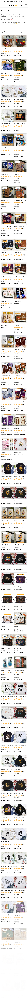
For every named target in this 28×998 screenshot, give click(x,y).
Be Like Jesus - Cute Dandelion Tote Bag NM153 (19, 670)
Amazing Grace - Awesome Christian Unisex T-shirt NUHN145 (7, 124)
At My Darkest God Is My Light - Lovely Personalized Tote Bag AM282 (20, 200)
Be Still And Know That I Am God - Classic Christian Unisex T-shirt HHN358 (7, 866)
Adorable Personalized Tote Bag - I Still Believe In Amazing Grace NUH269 (20, 174)
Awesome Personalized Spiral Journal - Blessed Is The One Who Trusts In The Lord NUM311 (7, 941)
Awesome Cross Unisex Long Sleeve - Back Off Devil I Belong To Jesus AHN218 (6, 793)
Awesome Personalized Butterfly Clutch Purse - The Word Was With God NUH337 (20, 965)
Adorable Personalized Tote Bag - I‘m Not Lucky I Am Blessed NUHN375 (20, 73)
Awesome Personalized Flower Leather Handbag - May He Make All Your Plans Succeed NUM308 (7, 965)
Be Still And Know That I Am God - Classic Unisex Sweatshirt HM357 (20, 890)
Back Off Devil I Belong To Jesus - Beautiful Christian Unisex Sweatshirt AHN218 (20, 793)
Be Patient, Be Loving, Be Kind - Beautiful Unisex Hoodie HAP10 (6, 721)
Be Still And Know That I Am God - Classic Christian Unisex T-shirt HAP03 (7, 696)
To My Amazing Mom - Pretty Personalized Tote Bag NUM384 (7, 226)
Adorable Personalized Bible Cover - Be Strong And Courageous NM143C (7, 253)
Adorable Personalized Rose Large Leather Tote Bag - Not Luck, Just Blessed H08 (20, 49)
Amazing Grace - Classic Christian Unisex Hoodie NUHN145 (6, 99)
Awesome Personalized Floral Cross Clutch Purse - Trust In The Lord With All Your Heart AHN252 (20, 914)
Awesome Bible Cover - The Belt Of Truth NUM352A (20, 226)
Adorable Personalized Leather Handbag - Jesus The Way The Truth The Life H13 (7, 73)
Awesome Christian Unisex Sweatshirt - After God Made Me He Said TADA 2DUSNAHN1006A (7, 501)
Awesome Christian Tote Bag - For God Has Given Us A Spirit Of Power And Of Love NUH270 (7, 200)
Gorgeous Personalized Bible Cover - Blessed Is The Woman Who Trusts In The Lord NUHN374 (20, 253)
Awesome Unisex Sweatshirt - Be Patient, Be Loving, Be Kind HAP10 (20, 721)
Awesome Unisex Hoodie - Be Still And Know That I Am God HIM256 (19, 818)
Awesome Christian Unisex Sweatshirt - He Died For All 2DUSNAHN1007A (7, 567)
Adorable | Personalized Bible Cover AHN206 (7, 301)
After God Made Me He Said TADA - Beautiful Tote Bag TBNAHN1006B (20, 545)
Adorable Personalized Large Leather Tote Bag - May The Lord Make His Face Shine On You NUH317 (7, 49)
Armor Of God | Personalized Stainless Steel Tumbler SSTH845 (7, 670)
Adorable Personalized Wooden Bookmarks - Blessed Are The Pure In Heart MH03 (19, 301)
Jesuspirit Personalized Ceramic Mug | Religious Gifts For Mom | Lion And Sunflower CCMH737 (7, 349)
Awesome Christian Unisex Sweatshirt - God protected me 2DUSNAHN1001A (20, 452)
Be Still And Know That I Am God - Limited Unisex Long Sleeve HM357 (7, 890)
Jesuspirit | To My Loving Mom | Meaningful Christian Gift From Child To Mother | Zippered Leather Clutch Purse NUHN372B (20, 349)
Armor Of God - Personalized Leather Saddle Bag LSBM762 (19, 607)
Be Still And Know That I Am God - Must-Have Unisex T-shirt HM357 (20, 866)
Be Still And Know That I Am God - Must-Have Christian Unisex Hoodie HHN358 (7, 842)
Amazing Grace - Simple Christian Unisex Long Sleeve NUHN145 (19, 99)
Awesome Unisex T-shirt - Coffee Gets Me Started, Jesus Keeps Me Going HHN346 (6, 769)
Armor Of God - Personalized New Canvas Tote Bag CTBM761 (20, 627)
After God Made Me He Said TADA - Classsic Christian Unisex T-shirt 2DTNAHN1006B (20, 477)
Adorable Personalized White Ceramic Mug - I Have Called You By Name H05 (6, 148)
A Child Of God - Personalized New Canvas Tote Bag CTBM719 (20, 648)
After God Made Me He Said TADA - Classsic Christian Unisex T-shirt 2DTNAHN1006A (7, 477)
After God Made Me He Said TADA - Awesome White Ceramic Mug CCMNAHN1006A (7, 521)
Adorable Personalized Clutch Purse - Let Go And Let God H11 (20, 148)
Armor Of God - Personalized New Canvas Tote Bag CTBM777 (7, 648)
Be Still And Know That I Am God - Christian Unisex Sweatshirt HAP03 (20, 696)
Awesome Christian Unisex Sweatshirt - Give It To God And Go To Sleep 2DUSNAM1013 (7, 587)
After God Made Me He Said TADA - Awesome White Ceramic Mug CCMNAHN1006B (20, 521)
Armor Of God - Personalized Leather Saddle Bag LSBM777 (6, 607)
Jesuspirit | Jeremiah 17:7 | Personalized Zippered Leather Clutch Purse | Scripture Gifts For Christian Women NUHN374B (20, 376)
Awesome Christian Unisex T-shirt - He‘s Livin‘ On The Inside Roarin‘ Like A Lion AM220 (7, 818)
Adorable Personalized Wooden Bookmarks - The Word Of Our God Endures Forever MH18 (7, 325)
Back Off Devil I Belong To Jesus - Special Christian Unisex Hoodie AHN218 (20, 769)
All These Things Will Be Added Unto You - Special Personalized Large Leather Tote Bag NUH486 (20, 124)
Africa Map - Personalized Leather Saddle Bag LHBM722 (19, 587)
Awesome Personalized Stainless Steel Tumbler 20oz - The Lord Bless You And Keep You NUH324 (20, 991)
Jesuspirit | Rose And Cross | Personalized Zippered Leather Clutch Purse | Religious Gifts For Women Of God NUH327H (7, 402)
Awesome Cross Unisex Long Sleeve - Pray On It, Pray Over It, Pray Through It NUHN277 (6, 914)
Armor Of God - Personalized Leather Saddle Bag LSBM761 (6, 627)
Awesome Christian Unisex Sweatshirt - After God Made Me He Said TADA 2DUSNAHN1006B (20, 501)
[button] (2, 5)
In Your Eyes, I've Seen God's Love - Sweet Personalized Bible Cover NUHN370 (20, 277)
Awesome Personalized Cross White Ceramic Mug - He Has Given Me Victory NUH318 (20, 941)
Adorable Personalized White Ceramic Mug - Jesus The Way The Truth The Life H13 (6, 174)
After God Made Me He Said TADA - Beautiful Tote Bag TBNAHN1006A (7, 545)
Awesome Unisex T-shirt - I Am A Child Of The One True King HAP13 (6, 745)
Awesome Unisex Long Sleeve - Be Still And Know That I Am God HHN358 (19, 842)
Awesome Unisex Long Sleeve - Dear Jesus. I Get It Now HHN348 (20, 745)
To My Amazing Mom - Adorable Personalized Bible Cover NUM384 (7, 277)
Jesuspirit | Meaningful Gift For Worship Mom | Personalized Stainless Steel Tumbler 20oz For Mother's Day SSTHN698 (20, 428)
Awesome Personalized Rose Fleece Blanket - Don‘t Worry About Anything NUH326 (7, 991)
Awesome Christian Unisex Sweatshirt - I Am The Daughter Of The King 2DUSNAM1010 (20, 567)
